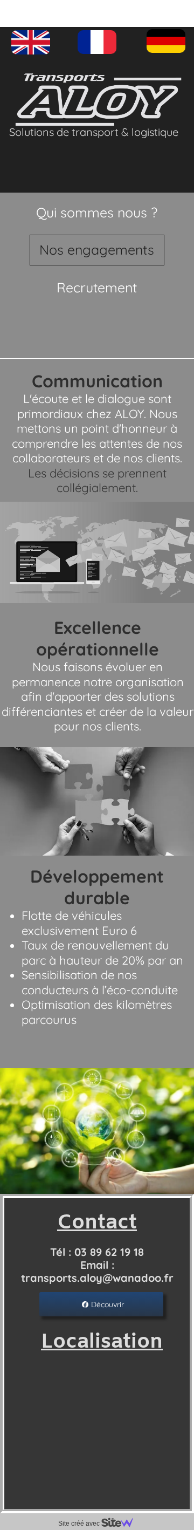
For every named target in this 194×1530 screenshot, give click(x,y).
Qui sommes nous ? (96, 212)
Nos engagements (96, 249)
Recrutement (97, 287)
